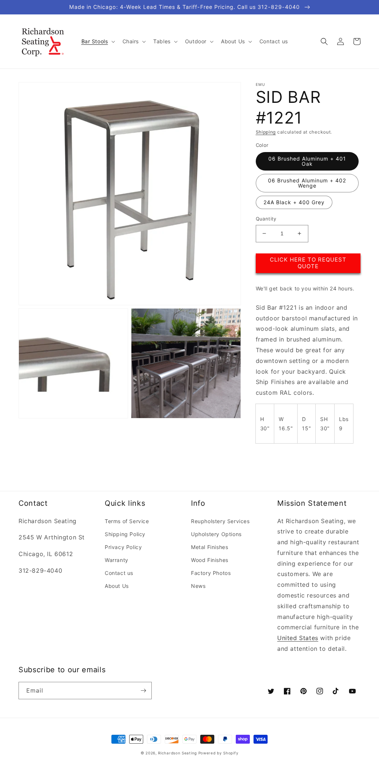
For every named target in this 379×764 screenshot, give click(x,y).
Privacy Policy (123, 547)
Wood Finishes (209, 560)
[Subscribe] (143, 690)
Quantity (266, 219)
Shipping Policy (125, 534)
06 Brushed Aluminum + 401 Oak (307, 161)
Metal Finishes (209, 547)
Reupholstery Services (220, 521)
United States (297, 638)
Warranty (116, 560)
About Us (117, 586)
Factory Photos (211, 573)
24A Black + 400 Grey (294, 202)
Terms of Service (127, 521)
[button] (97, 41)
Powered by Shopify (218, 753)
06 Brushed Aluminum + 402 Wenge (307, 183)
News (198, 586)
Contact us (119, 573)
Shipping (266, 132)
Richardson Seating (177, 753)
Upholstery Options (216, 534)
